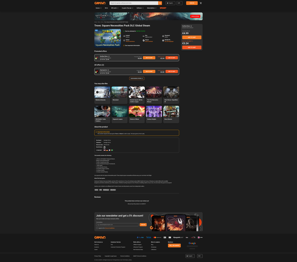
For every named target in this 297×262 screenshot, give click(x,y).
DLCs (102, 22)
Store (99, 22)
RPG (101, 189)
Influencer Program (138, 247)
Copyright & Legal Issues (111, 256)
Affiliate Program (137, 244)
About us (96, 244)
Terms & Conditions (109, 228)
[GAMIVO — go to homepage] (100, 3)
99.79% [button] (103, 59)
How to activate (149, 41)
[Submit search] (160, 3)
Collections (153, 249)
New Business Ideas (138, 249)
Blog (152, 244)
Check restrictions (130, 41)
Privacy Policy (97, 256)
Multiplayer (106, 189)
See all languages (169, 41)
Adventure (113, 189)
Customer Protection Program (118, 247)
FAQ (112, 244)
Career (96, 249)
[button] (97, 57)
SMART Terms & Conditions (139, 256)
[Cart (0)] (201, 3)
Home (95, 22)
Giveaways (153, 247)
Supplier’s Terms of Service (105, 57)
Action (96, 189)
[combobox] (134, 3)
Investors (96, 247)
